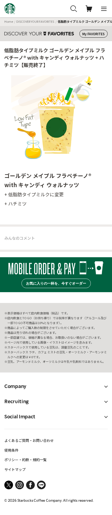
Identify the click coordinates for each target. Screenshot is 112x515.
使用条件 (11, 450)
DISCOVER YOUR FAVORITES (35, 21)
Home (8, 21)
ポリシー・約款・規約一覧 (25, 459)
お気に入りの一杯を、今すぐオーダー (56, 283)
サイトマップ (15, 469)
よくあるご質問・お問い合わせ (29, 440)
